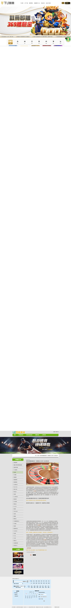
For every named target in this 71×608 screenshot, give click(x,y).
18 (34, 596)
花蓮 (46, 583)
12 (36, 595)
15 (29, 596)
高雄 (39, 583)
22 (29, 597)
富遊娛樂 (15, 477)
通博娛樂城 (15, 482)
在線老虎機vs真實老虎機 (30, 552)
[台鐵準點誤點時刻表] (18, 566)
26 (36, 597)
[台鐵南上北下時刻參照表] (18, 572)
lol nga (15, 535)
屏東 (41, 583)
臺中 (45, 586)
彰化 (48, 586)
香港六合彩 (15, 489)
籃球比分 (15, 540)
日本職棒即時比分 (16, 521)
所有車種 (16, 592)
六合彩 (15, 538)
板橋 (34, 586)
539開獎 (15, 474)
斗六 (31, 583)
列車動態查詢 (20, 434)
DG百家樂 (15, 501)
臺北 (31, 586)
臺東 (49, 583)
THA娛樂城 (15, 469)
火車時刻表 (44, 434)
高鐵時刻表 (37, 434)
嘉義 (34, 583)
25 (34, 597)
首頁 (15, 434)
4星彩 (29, 492)
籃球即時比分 (16, 528)
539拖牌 (15, 523)
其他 (29, 586)
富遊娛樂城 (15, 462)
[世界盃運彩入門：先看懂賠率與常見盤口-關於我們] (19, 432)
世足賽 (15, 533)
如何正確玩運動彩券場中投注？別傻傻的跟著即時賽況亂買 (37, 498)
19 (36, 596)
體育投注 (15, 518)
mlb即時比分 (16, 484)
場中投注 (15, 491)
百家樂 (15, 494)
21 (27, 597)
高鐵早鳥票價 (16, 467)
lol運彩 (15, 513)
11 (34, 595)
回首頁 (54, 431)
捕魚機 (15, 516)
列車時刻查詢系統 (29, 434)
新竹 (43, 586)
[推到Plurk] (30, 554)
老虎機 (38, 455)
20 (25, 597)
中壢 (40, 586)
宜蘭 (44, 583)
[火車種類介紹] (18, 560)
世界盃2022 (15, 545)
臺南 (36, 583)
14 (27, 596)
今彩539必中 (16, 511)
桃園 (37, 586)
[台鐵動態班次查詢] (18, 554)
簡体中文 (57, 431)
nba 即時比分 (16, 496)
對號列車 (16, 594)
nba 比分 (15, 506)
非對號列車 (16, 596)
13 (25, 596)
